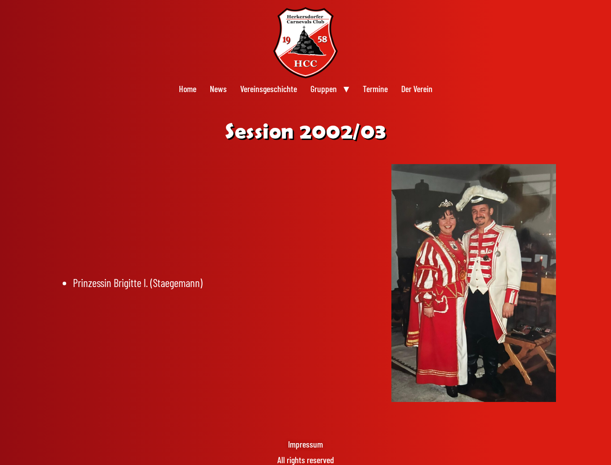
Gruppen (323, 88)
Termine (375, 88)
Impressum (305, 444)
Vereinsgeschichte (268, 88)
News (218, 88)
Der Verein (417, 88)
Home (187, 88)
